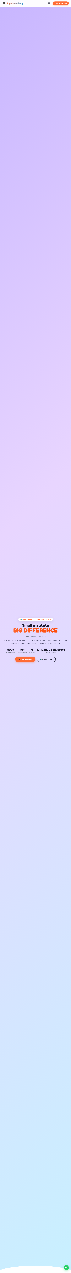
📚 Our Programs (46, 659)
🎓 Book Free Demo (25, 659)
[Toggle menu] (49, 3)
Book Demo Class (61, 3)
